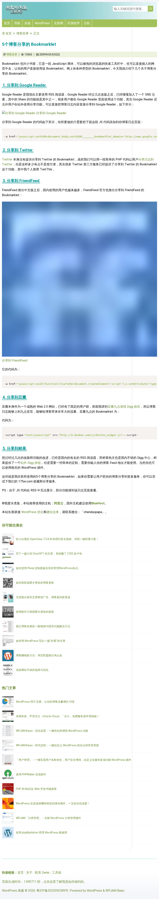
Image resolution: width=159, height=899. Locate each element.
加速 (27, 23)
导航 (17, 23)
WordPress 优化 (32, 512)
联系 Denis (42, 872)
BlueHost (98, 503)
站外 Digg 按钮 (31, 463)
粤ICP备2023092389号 (52, 890)
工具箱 (56, 872)
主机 (87, 23)
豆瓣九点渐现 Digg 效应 (124, 406)
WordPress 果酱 (13, 890)
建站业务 (53, 512)
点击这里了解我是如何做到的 (63, 881)
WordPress (42, 23)
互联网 (58, 23)
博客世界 (22, 33)
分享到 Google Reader (50, 113)
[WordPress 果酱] (16, 13)
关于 (29, 872)
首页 (7, 23)
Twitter (7, 159)
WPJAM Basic (114, 890)
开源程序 (73, 23)
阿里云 (58, 503)
